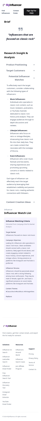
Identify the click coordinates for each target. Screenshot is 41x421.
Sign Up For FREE (31, 11)
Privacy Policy (33, 358)
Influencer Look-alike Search (6, 359)
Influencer (8, 209)
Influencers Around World (20, 352)
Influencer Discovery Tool (6, 385)
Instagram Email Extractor (6, 394)
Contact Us (32, 369)
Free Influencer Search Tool (7, 375)
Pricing (31, 354)
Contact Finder (16, 12)
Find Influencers (6, 12)
